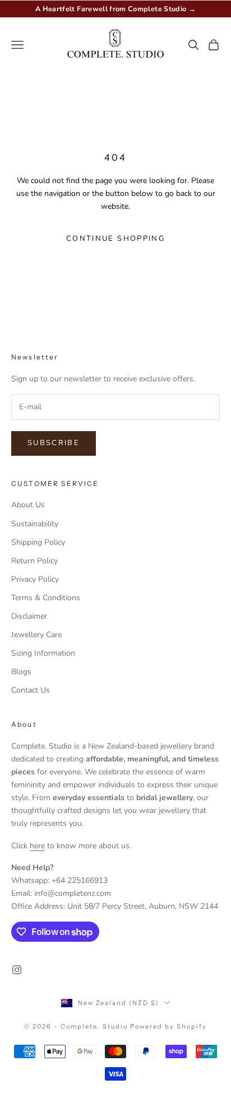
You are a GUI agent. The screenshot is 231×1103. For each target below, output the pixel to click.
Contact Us (30, 690)
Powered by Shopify (168, 1026)
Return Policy (34, 560)
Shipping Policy (38, 542)
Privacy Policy (35, 579)
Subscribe (53, 443)
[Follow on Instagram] (16, 969)
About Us (28, 504)
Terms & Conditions (45, 597)
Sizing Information (43, 653)
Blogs (21, 671)
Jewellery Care (36, 634)
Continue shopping (115, 238)
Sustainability (34, 523)
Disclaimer (29, 616)
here (37, 845)
